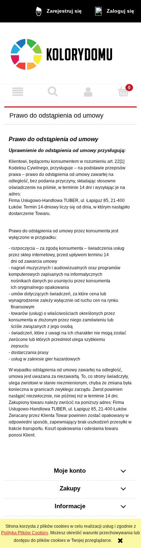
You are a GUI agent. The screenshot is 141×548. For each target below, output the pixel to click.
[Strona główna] (70, 53)
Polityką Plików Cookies (24, 532)
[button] (17, 92)
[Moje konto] (88, 92)
